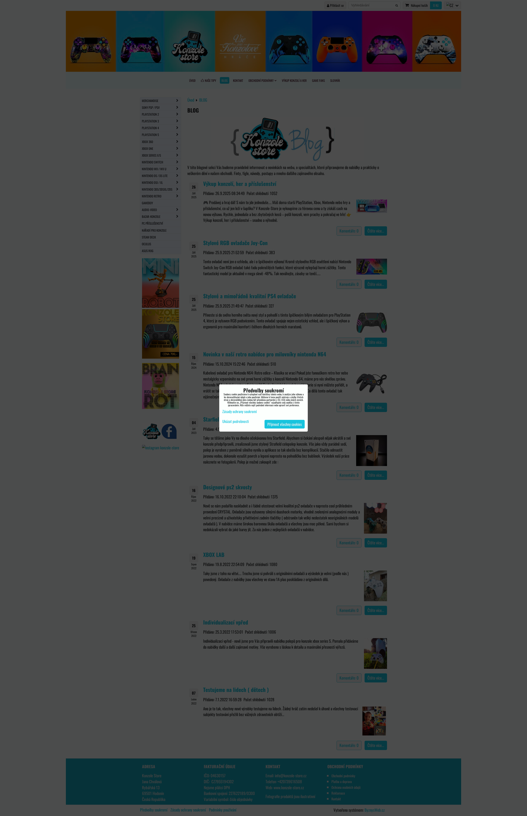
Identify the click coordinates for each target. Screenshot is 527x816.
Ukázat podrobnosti (235, 421)
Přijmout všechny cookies (284, 424)
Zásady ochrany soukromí (239, 411)
